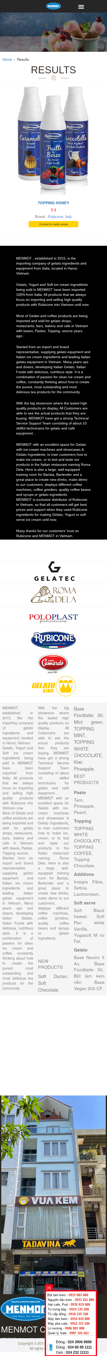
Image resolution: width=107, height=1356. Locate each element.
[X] (49, 1287)
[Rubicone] (53, 639)
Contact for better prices (53, 224)
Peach (80, 812)
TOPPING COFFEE (83, 850)
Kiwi (78, 762)
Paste (80, 792)
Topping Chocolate (84, 862)
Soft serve (85, 903)
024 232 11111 (77, 1352)
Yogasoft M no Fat (89, 938)
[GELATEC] (53, 570)
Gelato (81, 950)
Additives (84, 874)
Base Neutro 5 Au (89, 960)
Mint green (88, 722)
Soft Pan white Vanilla (89, 922)
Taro (78, 800)
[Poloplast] (53, 616)
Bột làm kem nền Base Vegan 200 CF (89, 982)
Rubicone (55, 216)
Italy (68, 216)
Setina (80, 887)
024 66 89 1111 (80, 1347)
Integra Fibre (88, 881)
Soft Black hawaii (89, 913)
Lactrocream (86, 894)
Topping (82, 821)
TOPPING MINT (84, 732)
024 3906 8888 (80, 1342)
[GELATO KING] (53, 685)
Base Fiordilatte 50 (88, 712)
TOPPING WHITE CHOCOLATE (88, 748)
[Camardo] (53, 662)
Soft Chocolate (48, 986)
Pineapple (84, 768)
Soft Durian (52, 976)
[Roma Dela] (53, 593)
